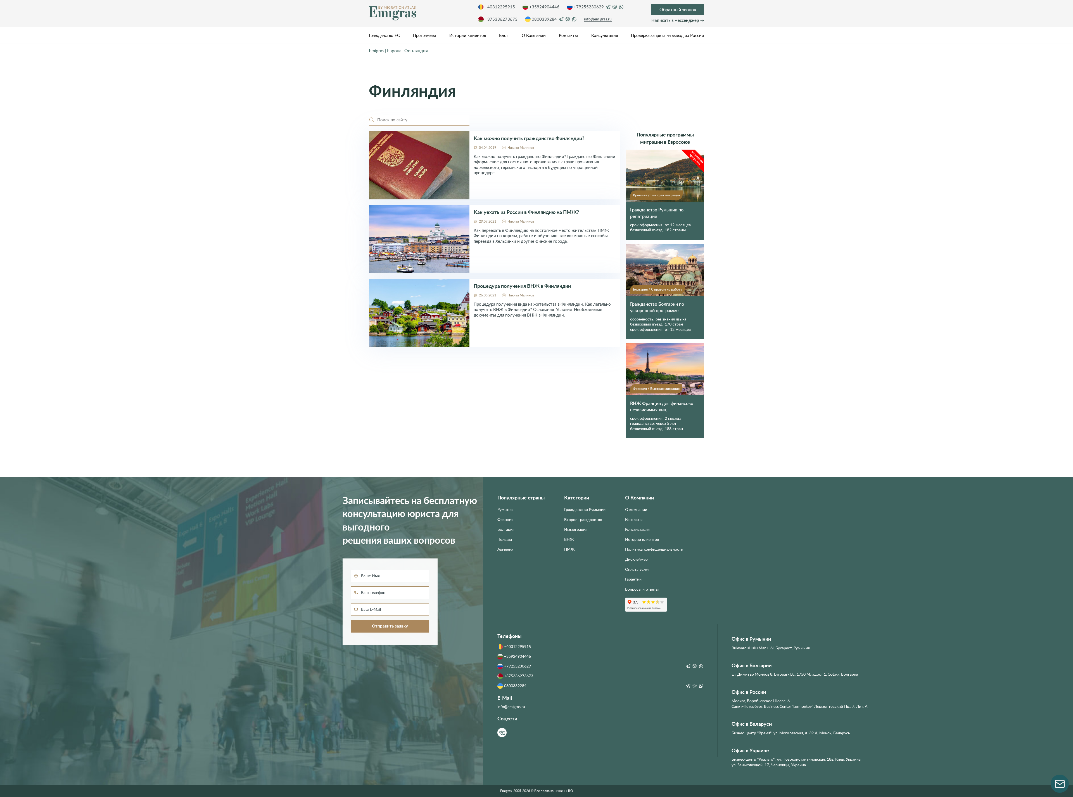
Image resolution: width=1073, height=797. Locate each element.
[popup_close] (639, 346)
